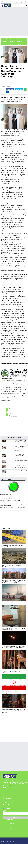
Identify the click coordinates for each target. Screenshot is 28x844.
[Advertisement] (14, 22)
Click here (12, 785)
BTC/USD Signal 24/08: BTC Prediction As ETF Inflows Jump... (21, 441)
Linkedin (11, 831)
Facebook (11, 823)
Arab (18, 39)
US (5, 39)
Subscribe (15, 817)
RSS (10, 833)
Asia (23, 39)
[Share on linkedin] (7, 92)
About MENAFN (7, 798)
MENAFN (4, 97)
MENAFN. (10, 840)
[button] (21, 2)
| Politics (5, 41)
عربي (17, 2)
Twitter (10, 825)
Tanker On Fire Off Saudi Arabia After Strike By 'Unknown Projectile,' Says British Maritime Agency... (13, 647)
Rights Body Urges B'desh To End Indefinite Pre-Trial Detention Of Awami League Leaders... (13, 671)
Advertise (5, 796)
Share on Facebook (10, 89)
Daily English (7, 808)
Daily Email (11, 829)
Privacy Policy (6, 793)
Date (3, 85)
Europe (12, 39)
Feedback (5, 802)
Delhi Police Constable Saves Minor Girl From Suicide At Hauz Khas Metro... (13, 546)
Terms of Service (7, 791)
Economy (13, 41)
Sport (18, 44)
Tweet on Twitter (19, 89)
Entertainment (8, 44)
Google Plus (12, 827)
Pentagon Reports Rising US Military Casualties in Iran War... (11, 566)
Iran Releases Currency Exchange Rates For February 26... (20, 456)
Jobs (4, 800)
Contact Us (5, 794)
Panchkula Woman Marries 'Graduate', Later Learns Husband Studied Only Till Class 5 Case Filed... (13, 711)
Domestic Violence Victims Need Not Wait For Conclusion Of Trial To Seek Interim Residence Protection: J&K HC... (13, 581)
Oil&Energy (21, 41)
